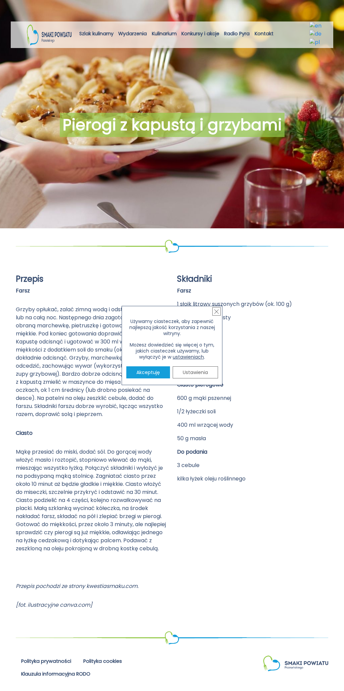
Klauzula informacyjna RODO (55, 674)
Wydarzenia (132, 33)
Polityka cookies (102, 661)
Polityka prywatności (46, 661)
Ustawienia (195, 372)
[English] (315, 25)
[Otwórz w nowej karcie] (281, 35)
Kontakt (264, 33)
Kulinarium (164, 33)
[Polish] (314, 42)
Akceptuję (148, 372)
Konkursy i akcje (200, 33)
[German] (315, 34)
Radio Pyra (237, 33)
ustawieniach (188, 357)
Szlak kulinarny (96, 33)
